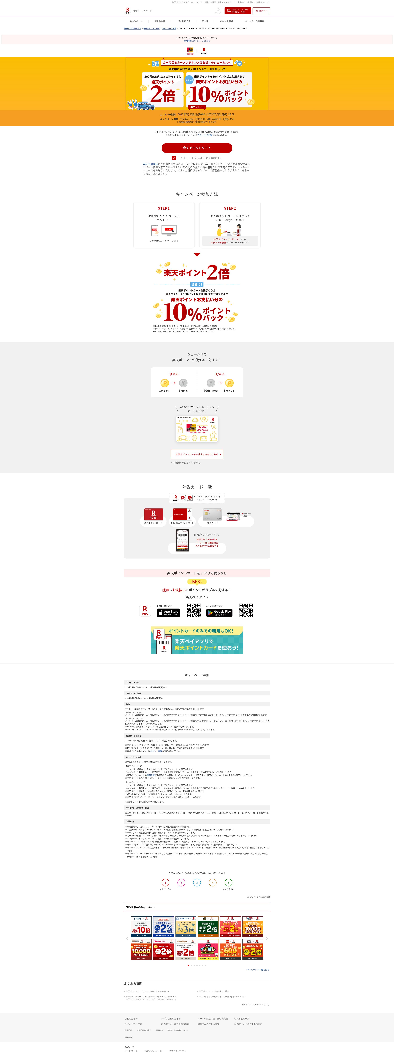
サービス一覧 (131, 1051)
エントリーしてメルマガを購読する (200, 158)
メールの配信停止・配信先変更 (213, 1018)
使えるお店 (160, 21)
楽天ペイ (241, 2)
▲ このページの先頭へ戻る (259, 896)
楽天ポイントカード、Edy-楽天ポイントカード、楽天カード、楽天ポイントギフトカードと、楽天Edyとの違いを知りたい (152, 998)
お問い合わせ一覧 (153, 1051)
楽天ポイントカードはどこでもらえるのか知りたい (147, 991)
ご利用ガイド (183, 21)
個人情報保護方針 (144, 1030)
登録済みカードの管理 (208, 1023)
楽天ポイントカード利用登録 (175, 1023)
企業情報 (128, 1030)
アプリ (205, 21)
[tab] (188, 965)
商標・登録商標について (178, 1030)
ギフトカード (196, 2)
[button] (197, 148)
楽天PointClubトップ (132, 28)
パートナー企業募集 (254, 21)
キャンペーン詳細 (205, 134)
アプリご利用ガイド (171, 1018)
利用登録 (151, 775)
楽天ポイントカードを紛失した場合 (214, 991)
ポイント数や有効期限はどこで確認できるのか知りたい (222, 997)
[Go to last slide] (128, 938)
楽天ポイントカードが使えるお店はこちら (197, 454)
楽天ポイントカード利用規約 (248, 1023)
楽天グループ (262, 2)
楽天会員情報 (150, 164)
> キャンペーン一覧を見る (257, 969)
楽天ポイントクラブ (180, 2)
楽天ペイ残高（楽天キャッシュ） (219, 2)
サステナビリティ (177, 1051)
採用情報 (159, 1030)
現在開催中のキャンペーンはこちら (197, 41)
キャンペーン (136, 21)
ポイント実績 (226, 21)
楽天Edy (250, 2)
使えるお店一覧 (241, 1018)
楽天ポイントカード (152, 28)
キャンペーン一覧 (169, 28)
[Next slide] (266, 938)
